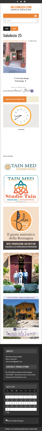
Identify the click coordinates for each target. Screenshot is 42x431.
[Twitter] (21, 1)
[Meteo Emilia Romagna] (14, 421)
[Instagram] (24, 1)
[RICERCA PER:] (21, 20)
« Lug (7, 412)
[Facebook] (17, 1)
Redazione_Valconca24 (19, 41)
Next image (19, 81)
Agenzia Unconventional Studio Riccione (26, 429)
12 (16, 400)
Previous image (22, 78)
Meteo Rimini (8, 156)
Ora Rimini (21, 129)
